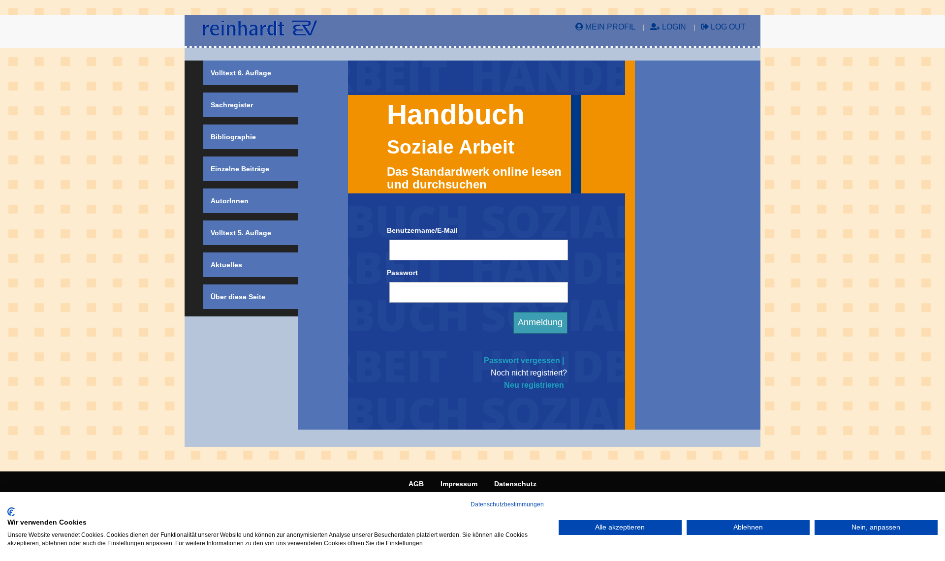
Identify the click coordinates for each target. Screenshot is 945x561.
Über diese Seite (238, 297)
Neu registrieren (534, 385)
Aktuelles (226, 265)
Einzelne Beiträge (240, 169)
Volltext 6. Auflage (241, 73)
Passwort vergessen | (524, 360)
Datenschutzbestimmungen (507, 504)
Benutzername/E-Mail (422, 230)
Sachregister (232, 105)
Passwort (402, 273)
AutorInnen (230, 201)
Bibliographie (233, 137)
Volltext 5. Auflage (241, 233)
